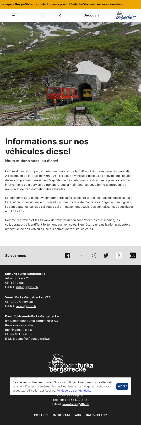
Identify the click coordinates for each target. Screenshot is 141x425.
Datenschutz (96, 415)
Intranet (41, 415)
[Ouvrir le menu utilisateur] (44, 15)
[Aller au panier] (32, 15)
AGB (78, 415)
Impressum (61, 415)
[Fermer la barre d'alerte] (127, 4)
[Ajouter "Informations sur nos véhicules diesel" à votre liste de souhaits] (132, 139)
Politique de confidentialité (74, 390)
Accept (122, 386)
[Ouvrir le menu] (14, 15)
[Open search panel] (23, 15)
